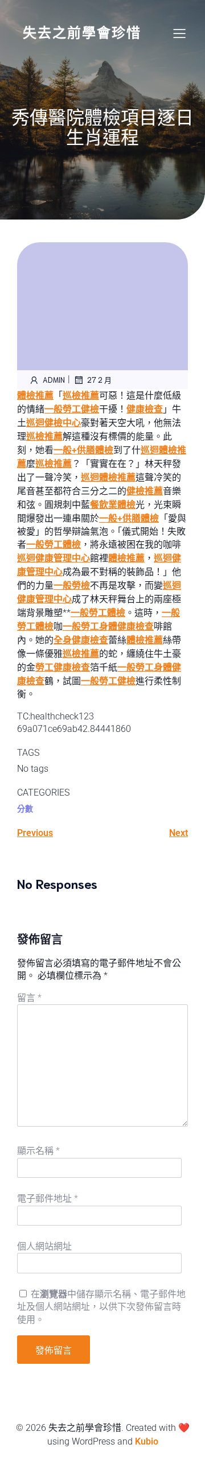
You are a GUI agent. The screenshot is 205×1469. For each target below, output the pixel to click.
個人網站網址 (44, 1246)
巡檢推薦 (81, 395)
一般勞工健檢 (71, 409)
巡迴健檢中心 (53, 422)
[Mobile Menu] (179, 33)
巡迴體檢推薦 (108, 477)
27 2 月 (99, 379)
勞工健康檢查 (62, 667)
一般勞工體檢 (53, 544)
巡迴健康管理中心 (53, 558)
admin (54, 379)
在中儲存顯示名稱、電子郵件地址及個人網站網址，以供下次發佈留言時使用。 (101, 1307)
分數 (25, 808)
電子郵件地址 (47, 1198)
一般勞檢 (72, 585)
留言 (29, 997)
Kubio (146, 1441)
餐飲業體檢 (113, 504)
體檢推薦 (35, 395)
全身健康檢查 (81, 640)
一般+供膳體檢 (83, 450)
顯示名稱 (38, 1150)
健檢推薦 (144, 491)
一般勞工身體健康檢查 (108, 626)
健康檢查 (144, 409)
